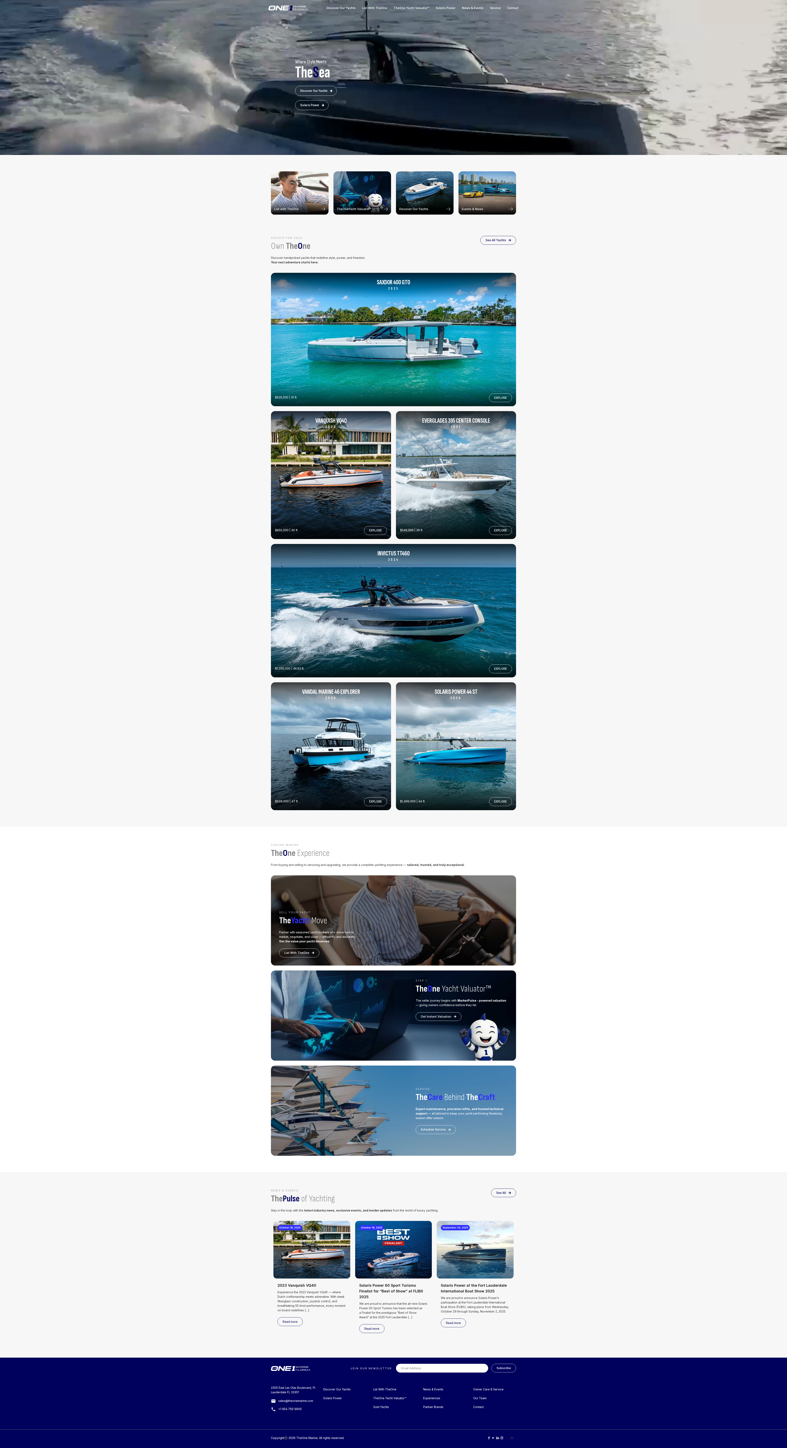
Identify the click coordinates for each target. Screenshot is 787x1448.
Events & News (472, 209)
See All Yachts (496, 240)
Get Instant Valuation (436, 1016)
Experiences (431, 1398)
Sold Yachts (381, 1407)
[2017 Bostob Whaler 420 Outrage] (456, 746)
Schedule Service (433, 1129)
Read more (290, 1321)
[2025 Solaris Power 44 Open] (393, 339)
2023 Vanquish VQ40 (296, 1285)
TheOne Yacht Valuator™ (389, 1398)
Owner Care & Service (488, 1389)
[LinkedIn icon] (497, 1438)
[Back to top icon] (511, 1438)
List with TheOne (286, 209)
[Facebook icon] (488, 1438)
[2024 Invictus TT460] (456, 475)
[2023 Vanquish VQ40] (331, 475)
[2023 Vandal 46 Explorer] (331, 746)
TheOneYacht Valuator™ (354, 209)
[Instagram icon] (501, 1438)
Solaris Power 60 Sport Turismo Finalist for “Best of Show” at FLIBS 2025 (391, 1291)
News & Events (433, 1389)
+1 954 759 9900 (290, 1409)
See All (501, 1192)
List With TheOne (296, 952)
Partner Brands (433, 1407)
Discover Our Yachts (314, 90)
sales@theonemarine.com (295, 1401)
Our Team (480, 1398)
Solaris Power (309, 105)
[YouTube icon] (493, 1438)
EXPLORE (500, 397)
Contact (478, 1407)
